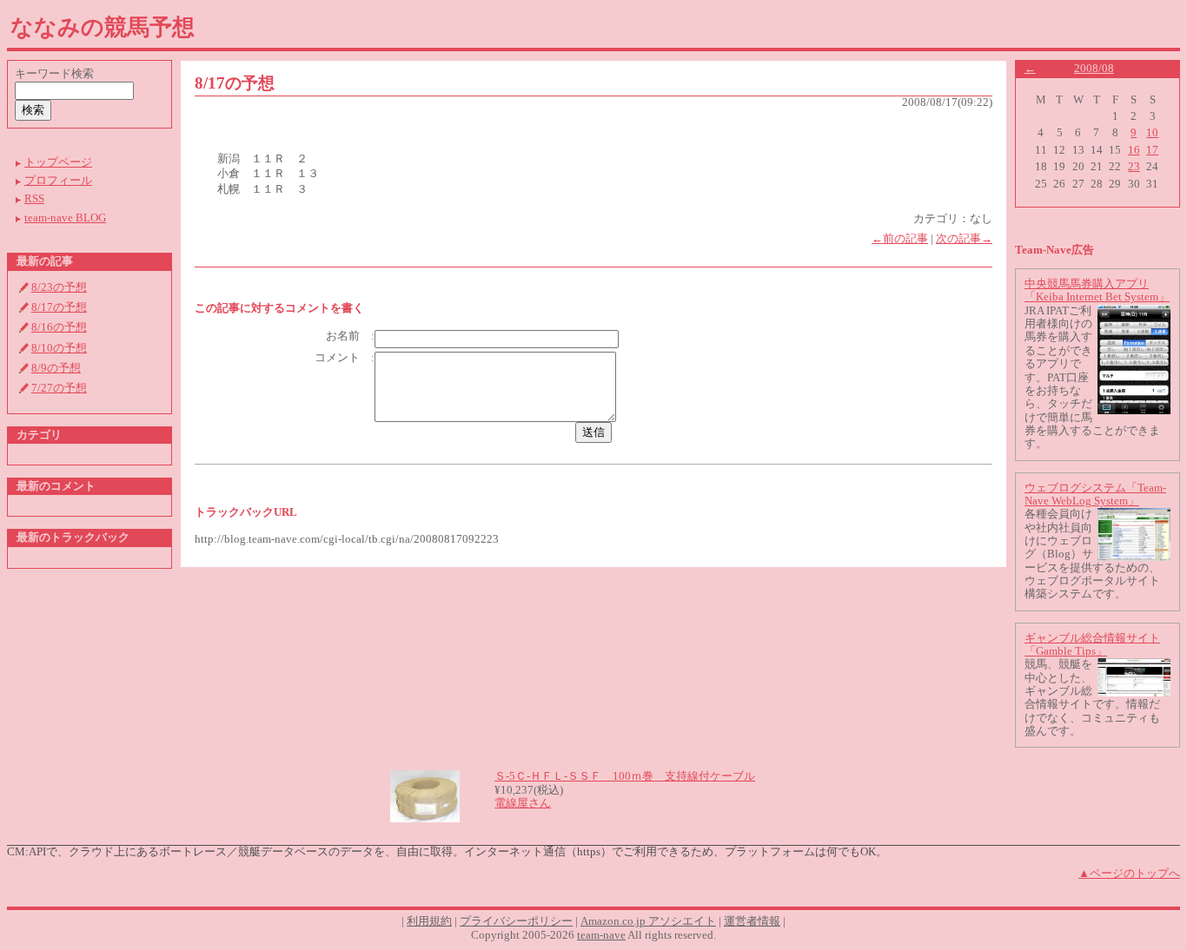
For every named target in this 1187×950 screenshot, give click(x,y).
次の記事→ (964, 239)
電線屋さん (522, 803)
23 (1134, 167)
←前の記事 (900, 239)
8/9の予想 (56, 368)
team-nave (601, 935)
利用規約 (429, 921)
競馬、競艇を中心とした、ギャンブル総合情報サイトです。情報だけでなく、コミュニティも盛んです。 (1092, 697)
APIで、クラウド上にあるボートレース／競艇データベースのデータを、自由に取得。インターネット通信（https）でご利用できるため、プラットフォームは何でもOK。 (458, 852)
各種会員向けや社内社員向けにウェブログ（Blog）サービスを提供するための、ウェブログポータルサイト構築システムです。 (1092, 554)
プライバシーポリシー (516, 921)
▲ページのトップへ (1129, 874)
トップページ (58, 162)
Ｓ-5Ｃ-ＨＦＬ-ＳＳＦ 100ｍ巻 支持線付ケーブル (624, 776)
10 (1152, 133)
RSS (34, 199)
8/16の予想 (59, 327)
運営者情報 (752, 921)
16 (1134, 150)
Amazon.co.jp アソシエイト (648, 921)
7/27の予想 (59, 388)
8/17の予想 (59, 307)
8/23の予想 (59, 287)
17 (1152, 150)
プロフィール (58, 181)
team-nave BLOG (65, 218)
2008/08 (1094, 69)
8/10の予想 (59, 348)
